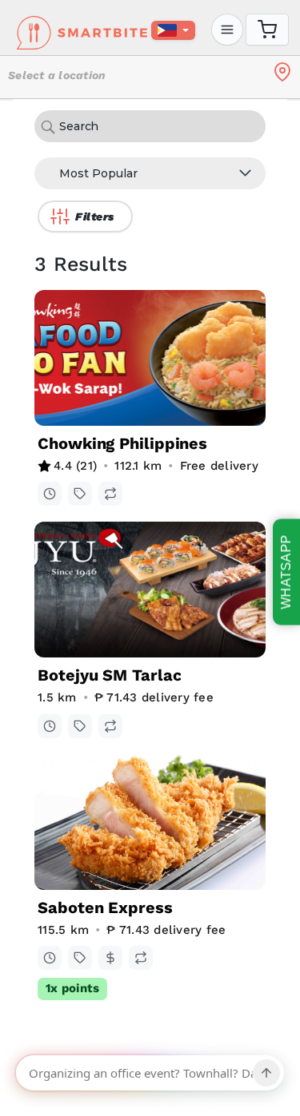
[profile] (227, 30)
